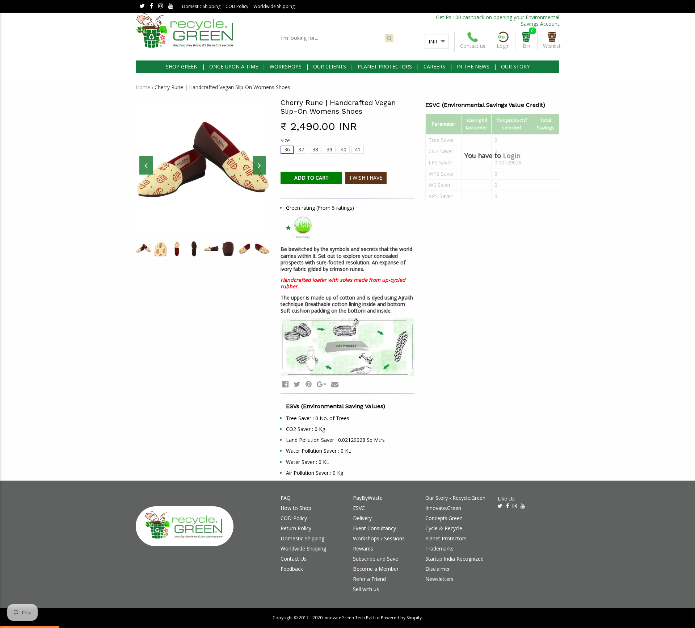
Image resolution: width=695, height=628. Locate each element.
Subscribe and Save (375, 558)
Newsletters (439, 578)
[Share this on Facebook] (285, 384)
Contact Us (294, 558)
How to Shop (296, 508)
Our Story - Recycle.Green (455, 497)
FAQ (286, 497)
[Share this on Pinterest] (309, 384)
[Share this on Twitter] (297, 384)
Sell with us (366, 589)
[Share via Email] (334, 384)
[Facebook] (151, 6)
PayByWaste (368, 497)
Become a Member (376, 568)
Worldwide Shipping (274, 6)
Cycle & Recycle (443, 528)
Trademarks (439, 548)
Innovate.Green (443, 508)
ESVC (359, 508)
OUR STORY (515, 66)
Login (511, 155)
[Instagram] (160, 6)
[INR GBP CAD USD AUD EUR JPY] (437, 42)
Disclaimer (437, 568)
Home (143, 87)
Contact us (472, 45)
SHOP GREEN (182, 66)
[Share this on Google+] (321, 384)
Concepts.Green (444, 518)
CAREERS (434, 66)
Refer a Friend (369, 578)
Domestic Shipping (201, 6)
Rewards (363, 548)
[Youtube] (170, 6)
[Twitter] (142, 6)
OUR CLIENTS (329, 66)
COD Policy (237, 6)
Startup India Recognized (454, 558)
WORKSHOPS (286, 66)
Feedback (292, 568)
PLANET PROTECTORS (385, 66)
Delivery (362, 518)
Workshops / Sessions (379, 538)
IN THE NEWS (473, 66)
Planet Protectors (446, 538)
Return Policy (296, 528)
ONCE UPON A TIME (233, 66)
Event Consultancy (374, 528)
